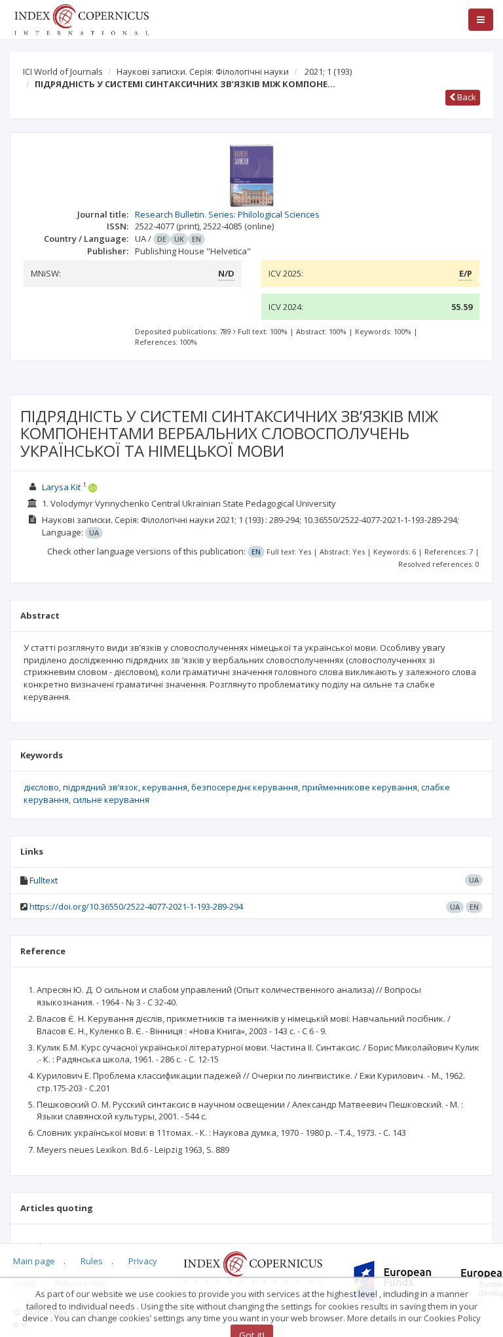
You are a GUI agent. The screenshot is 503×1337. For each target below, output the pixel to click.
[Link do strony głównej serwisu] (81, 18)
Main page (34, 1261)
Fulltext (43, 880)
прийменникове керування (359, 787)
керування (164, 787)
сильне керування (111, 799)
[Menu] (480, 20)
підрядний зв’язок (100, 787)
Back (465, 97)
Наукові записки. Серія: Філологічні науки (203, 71)
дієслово (41, 787)
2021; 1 (328, 71)
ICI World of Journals (63, 71)
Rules (92, 1261)
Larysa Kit (61, 487)
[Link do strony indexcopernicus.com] (252, 1267)
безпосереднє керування (244, 787)
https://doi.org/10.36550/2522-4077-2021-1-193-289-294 (136, 906)
